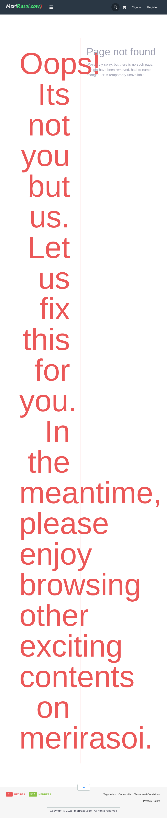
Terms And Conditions (147, 794)
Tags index (109, 794)
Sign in (136, 7)
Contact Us (125, 794)
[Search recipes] (115, 7)
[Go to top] (83, 787)
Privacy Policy (151, 801)
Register (152, 7)
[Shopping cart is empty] (124, 7)
